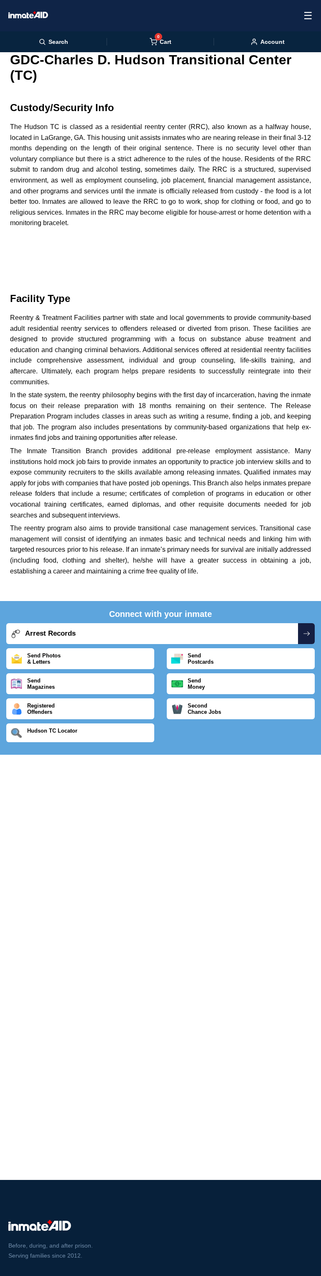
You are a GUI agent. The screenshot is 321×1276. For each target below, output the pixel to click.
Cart (164, 41)
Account (272, 41)
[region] (160, 253)
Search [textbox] (58, 41)
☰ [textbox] (308, 15)
